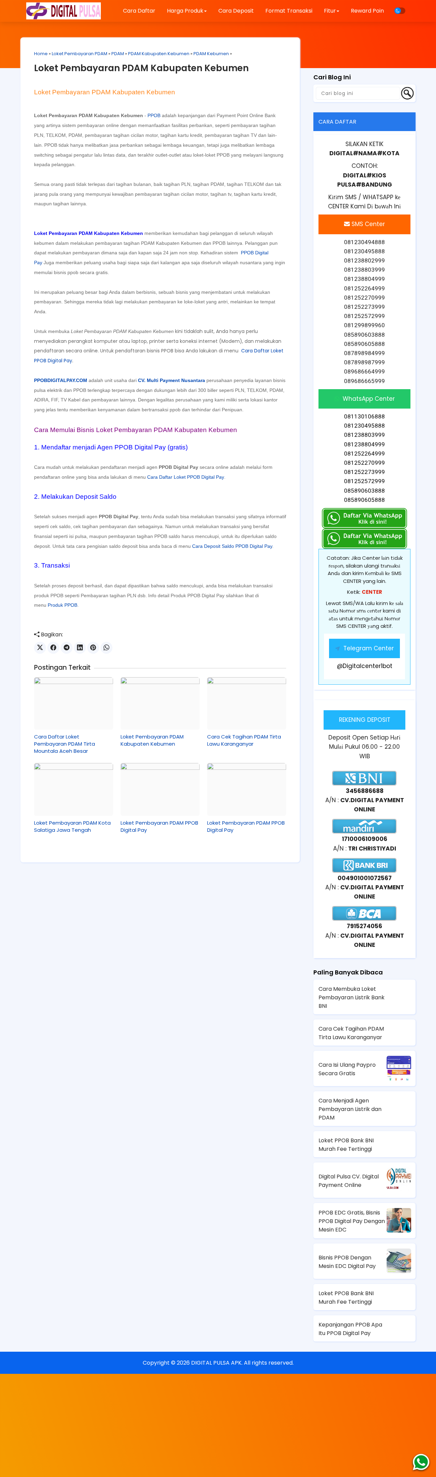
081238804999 (364, 444)
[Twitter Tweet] (40, 648)
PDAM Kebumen (211, 53)
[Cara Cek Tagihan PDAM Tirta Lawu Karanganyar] (246, 703)
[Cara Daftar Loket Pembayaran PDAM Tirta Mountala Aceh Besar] (73, 703)
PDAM (117, 53)
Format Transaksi (288, 11)
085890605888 (364, 499)
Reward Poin (367, 11)
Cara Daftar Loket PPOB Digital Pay (185, 477)
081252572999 (364, 481)
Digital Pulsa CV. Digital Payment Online (348, 1181)
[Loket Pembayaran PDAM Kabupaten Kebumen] (160, 703)
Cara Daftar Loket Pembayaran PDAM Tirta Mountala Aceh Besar (64, 744)
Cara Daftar (139, 11)
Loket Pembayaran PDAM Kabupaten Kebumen (141, 68)
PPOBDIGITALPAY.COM (60, 380)
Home (41, 53)
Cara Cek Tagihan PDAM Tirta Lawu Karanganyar (244, 740)
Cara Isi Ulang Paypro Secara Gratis (347, 1069)
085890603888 (364, 490)
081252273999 (364, 471)
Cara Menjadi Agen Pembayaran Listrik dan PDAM (350, 1109)
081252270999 (364, 462)
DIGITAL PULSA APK (216, 1363)
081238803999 (364, 434)
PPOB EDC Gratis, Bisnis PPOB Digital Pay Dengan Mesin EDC (351, 1221)
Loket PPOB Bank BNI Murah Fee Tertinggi (346, 1145)
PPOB (153, 115)
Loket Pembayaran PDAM (79, 53)
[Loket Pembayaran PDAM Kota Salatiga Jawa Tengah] (73, 789)
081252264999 (364, 453)
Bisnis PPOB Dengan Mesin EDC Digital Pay (347, 1262)
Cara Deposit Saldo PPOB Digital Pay (232, 546)
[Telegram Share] (67, 648)
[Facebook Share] (53, 648)
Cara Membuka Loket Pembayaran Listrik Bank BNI (351, 997)
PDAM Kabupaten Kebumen (158, 53)
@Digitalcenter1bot (364, 666)
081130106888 (364, 416)
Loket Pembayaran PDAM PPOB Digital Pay (159, 826)
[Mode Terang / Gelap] (399, 10)
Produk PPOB (62, 605)
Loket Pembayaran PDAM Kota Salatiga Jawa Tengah (72, 826)
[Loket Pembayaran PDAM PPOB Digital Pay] (160, 789)
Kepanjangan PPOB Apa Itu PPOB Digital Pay (350, 1329)
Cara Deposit (236, 11)
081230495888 (364, 425)
